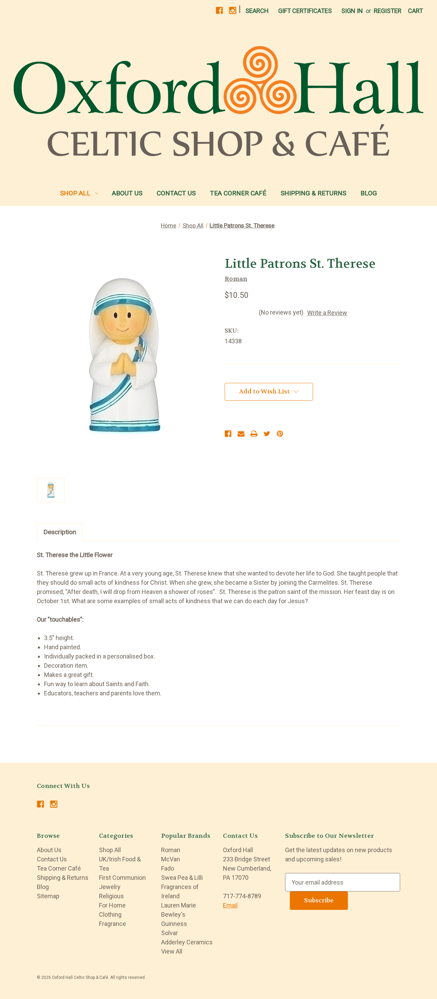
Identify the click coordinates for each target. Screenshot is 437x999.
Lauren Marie (178, 905)
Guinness (174, 923)
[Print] (254, 434)
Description (59, 532)
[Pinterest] (280, 434)
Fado (167, 868)
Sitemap (48, 896)
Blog (369, 193)
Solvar (169, 932)
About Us (127, 193)
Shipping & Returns (313, 193)
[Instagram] (232, 10)
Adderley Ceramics (187, 942)
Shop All (75, 193)
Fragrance (112, 923)
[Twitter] (267, 434)
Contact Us (176, 193)
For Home (112, 905)
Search (257, 10)
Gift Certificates (305, 10)
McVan (170, 859)
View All (171, 951)
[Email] (241, 434)
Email (230, 905)
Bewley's (173, 914)
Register (387, 10)
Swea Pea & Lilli (182, 877)
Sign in (352, 10)
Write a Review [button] (327, 312)
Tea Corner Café (238, 193)
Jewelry (110, 886)
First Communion (122, 877)
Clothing (110, 914)
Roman (170, 850)
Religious (111, 896)
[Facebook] (219, 10)
